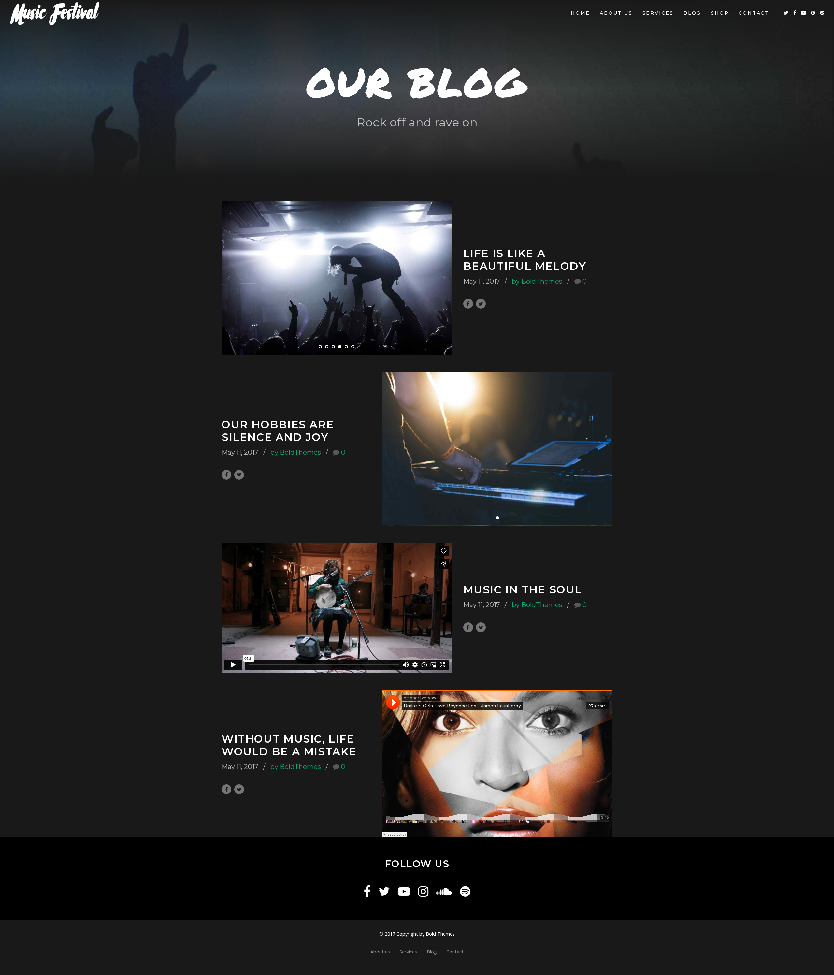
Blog (692, 13)
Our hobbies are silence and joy (278, 431)
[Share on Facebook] (468, 304)
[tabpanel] (337, 278)
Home (580, 13)
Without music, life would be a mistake (289, 745)
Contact (754, 13)
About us (616, 13)
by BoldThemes (537, 281)
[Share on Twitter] (481, 304)
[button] (229, 278)
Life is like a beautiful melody (524, 259)
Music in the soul (522, 589)
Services (658, 13)
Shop (720, 13)
